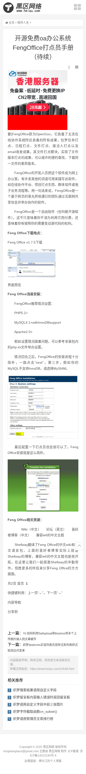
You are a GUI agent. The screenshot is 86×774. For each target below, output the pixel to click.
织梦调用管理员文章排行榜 (33, 719)
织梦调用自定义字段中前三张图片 (38, 704)
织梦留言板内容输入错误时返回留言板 (41, 697)
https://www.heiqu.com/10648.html (52, 669)
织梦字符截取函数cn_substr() (35, 711)
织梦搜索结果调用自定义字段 (35, 690)
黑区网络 (54, 751)
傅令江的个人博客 (50, 761)
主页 (11, 22)
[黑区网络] (23, 7)
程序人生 (23, 22)
